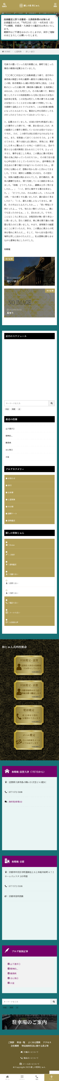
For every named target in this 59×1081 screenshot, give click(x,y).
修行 (10, 485)
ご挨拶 (11, 1042)
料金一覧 (21, 1042)
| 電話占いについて (30, 1058)
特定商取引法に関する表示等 (35, 1045)
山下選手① (10, 428)
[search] (52, 403)
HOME (7, 51)
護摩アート (12, 513)
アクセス (47, 1042)
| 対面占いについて (30, 1052)
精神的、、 (10, 435)
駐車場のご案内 (29, 1021)
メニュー (22, 1079)
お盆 (7, 456)
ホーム (7, 1079)
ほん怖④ (9, 449)
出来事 (10, 492)
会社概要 (15, 1045)
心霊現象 (18, 51)
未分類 (10, 506)
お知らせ (11, 478)
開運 (13, 409)
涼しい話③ (30, 51)
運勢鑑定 (11, 520)
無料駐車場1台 (15, 801)
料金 (7, 409)
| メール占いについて (30, 1064)
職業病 (8, 442)
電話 (37, 1079)
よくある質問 (34, 1042)
